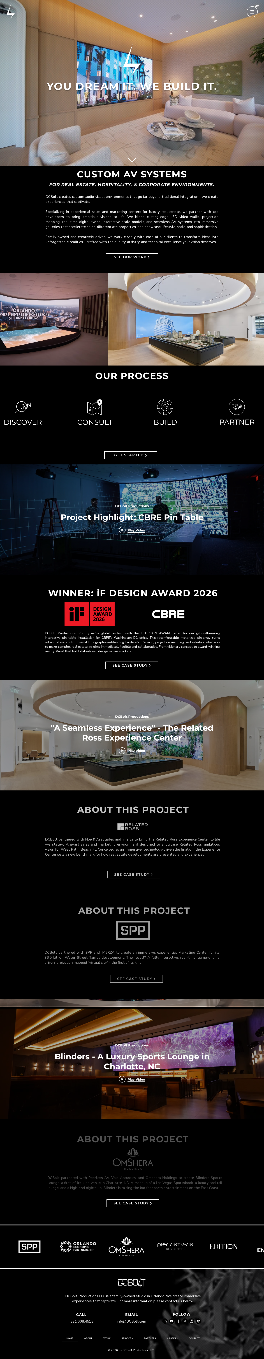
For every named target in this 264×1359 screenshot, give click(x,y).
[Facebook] (178, 1321)
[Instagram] (191, 1321)
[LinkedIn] (165, 1321)
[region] (95, 413)
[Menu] (252, 11)
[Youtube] (171, 1321)
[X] (185, 1321)
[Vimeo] (198, 1321)
